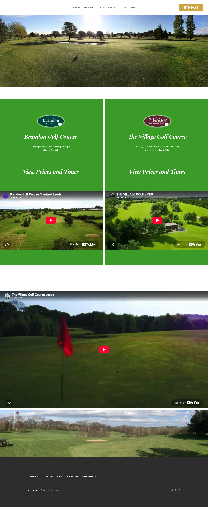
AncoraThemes (34, 490)
